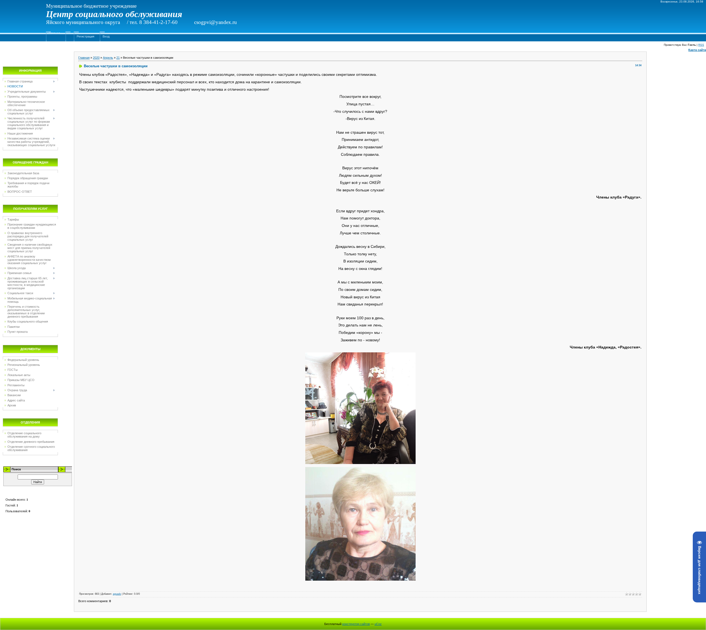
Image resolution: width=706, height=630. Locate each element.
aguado (117, 594)
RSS (701, 44)
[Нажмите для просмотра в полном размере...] (360, 354)
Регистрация (85, 36)
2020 (96, 57)
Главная (54, 33)
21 (118, 57)
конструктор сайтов (356, 624)
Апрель (108, 57)
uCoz (378, 624)
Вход (106, 36)
